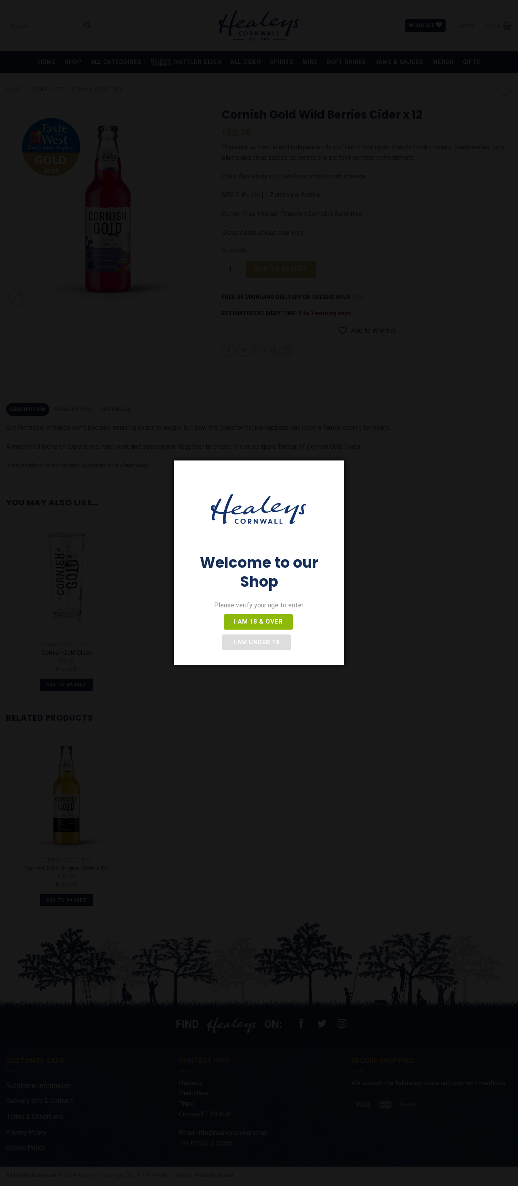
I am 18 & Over (258, 621)
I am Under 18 (257, 642)
